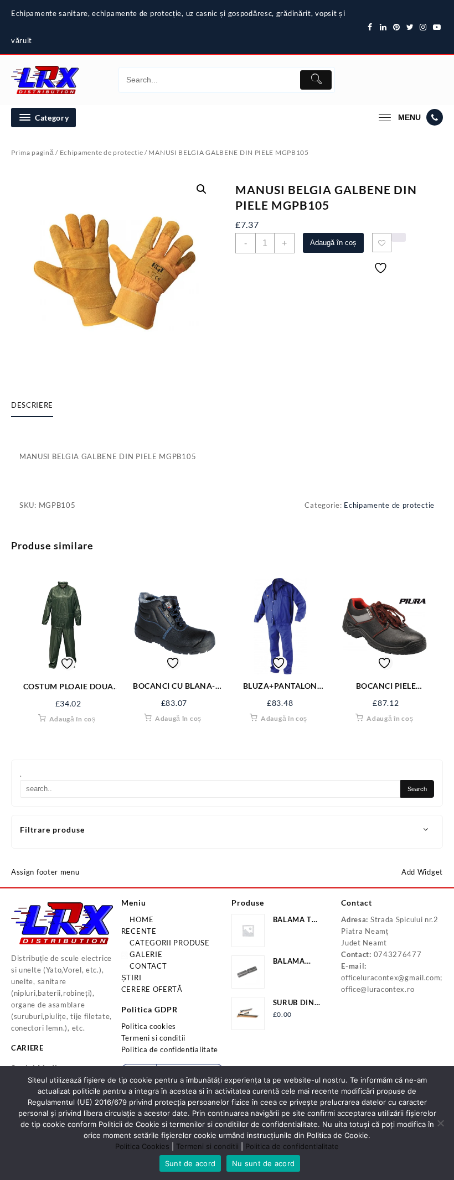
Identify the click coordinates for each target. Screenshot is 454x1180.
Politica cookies (148, 1026)
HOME (141, 919)
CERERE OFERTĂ (152, 989)
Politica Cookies (142, 1146)
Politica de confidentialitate (169, 1049)
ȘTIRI (131, 977)
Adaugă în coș (333, 242)
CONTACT (147, 965)
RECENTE (139, 931)
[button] (201, 189)
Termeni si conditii (153, 1037)
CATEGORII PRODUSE (169, 942)
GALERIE (145, 954)
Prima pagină (32, 152)
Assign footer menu (45, 871)
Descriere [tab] (32, 405)
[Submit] (316, 80)
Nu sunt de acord (263, 1163)
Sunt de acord (190, 1163)
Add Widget (422, 871)
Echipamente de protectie (101, 152)
